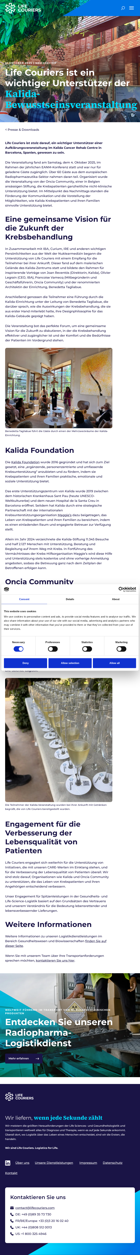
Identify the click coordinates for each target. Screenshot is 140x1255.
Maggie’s (65, 515)
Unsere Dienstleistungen (54, 1163)
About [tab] (116, 599)
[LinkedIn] (7, 1163)
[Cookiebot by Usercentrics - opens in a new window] (121, 589)
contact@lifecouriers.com (35, 1208)
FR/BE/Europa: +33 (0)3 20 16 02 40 (41, 1221)
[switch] (53, 649)
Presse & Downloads (23, 130)
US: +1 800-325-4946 (30, 1234)
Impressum (88, 1163)
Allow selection (70, 663)
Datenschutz (112, 1163)
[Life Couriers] (43, 8)
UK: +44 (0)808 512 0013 (33, 1227)
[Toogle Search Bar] (123, 8)
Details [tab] (70, 599)
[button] (131, 8)
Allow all (114, 663)
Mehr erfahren (19, 1058)
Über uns (22, 1163)
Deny (26, 663)
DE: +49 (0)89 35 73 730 (33, 1214)
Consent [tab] (24, 599)
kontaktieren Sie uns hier (55, 960)
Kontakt (11, 1173)
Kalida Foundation (25, 462)
